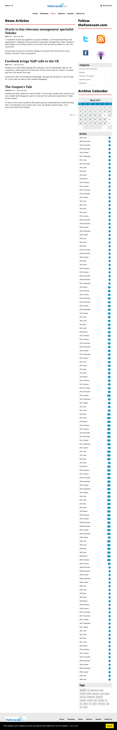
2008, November (85, 571)
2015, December (85, 276)
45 (109, 302)
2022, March (84, 179)
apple (101, 690)
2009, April (83, 552)
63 (109, 332)
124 (109, 451)
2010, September (85, 489)
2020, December (85, 220)
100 (109, 418)
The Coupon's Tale (18, 87)
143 (109, 519)
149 (109, 530)
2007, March (84, 646)
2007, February (84, 649)
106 (109, 433)
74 (109, 373)
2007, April (83, 642)
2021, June (83, 205)
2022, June (83, 167)
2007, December (85, 612)
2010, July (83, 496)
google (107, 694)
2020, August (84, 235)
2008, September (85, 578)
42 (109, 309)
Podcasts (44, 13)
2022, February (84, 182)
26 (85, 107)
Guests (70, 13)
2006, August (84, 672)
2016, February (84, 268)
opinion (83, 690)
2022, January (84, 186)
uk (88, 690)
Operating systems (85, 79)
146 (109, 526)
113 (109, 425)
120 (109, 455)
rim (81, 707)
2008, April (83, 597)
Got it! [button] (109, 726)
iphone (85, 704)
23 (105, 119)
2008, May (83, 593)
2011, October (84, 440)
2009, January (84, 563)
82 (109, 463)
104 (109, 511)
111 (109, 492)
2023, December (85, 145)
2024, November (85, 141)
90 (109, 448)
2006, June (83, 679)
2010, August (84, 492)
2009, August (84, 537)
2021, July (83, 201)
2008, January (84, 608)
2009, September (85, 534)
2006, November (85, 661)
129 (109, 429)
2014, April (83, 328)
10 (109, 111)
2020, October (84, 227)
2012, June (83, 410)
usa (90, 704)
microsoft (101, 700)
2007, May (83, 638)
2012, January (84, 429)
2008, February (84, 605)
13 (90, 115)
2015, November (85, 279)
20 (90, 119)
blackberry (99, 697)
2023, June (83, 160)
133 (109, 414)
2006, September (85, 668)
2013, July (83, 362)
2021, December (85, 190)
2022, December (85, 164)
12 (85, 115)
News (53, 13)
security (89, 700)
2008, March (84, 601)
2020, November (85, 223)
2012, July (83, 407)
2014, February (84, 335)
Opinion (61, 13)
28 (95, 107)
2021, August (84, 197)
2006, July (83, 675)
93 (109, 537)
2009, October (84, 530)
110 (109, 421)
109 (109, 436)
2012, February (84, 425)
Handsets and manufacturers (88, 69)
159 (109, 541)
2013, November (85, 347)
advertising (101, 704)
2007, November (85, 616)
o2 (106, 700)
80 (109, 410)
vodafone (83, 700)
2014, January (84, 339)
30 (105, 123)
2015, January (84, 294)
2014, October (84, 306)
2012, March (84, 421)
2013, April (83, 373)
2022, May (83, 171)
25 (80, 107)
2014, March (84, 332)
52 (109, 324)
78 (109, 335)
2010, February (84, 515)
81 (109, 388)
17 (109, 115)
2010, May (83, 504)
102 (109, 395)
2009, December (85, 522)
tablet (94, 704)
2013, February (84, 380)
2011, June (83, 455)
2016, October (84, 257)
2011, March (83, 466)
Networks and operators (86, 76)
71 (109, 350)
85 (109, 339)
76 (109, 354)
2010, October (84, 485)
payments (96, 694)
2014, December (85, 298)
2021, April (83, 212)
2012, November (85, 392)
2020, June (83, 242)
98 (109, 399)
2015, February (84, 291)
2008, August (84, 582)
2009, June (83, 545)
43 (109, 317)
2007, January (84, 653)
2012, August (84, 403)
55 (109, 328)
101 (109, 466)
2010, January (84, 519)
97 (109, 380)
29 (100, 123)
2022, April (83, 175)
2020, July (83, 238)
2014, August (84, 313)
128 (109, 500)
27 (90, 107)
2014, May (83, 324)
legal (95, 700)
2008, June (83, 590)
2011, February (84, 470)
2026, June (83, 137)
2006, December (85, 657)
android (89, 694)
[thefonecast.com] (57, 5)
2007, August (84, 627)
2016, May (83, 261)
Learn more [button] (73, 726)
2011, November (85, 436)
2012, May (83, 414)
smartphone (91, 697)
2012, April (83, 418)
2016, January (84, 272)
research (82, 694)
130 (109, 440)
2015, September (85, 283)
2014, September (85, 309)
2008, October (84, 575)
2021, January (84, 216)
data (107, 704)
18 (80, 119)
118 (109, 477)
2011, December (85, 433)
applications (95, 690)
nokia (102, 694)
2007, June (83, 634)
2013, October (84, 350)
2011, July (83, 451)
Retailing (82, 72)
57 (109, 358)
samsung (83, 697)
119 (109, 444)
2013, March (84, 377)
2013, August (84, 358)
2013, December (85, 343)
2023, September (85, 156)
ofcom (85, 707)
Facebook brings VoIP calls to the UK (32, 61)
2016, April (83, 264)
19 (85, 119)
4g (81, 704)
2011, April (83, 463)
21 (95, 119)
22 (100, 119)
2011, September (85, 444)
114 (109, 504)
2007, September (85, 623)
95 (109, 384)
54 (109, 306)
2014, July (83, 317)
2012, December (85, 388)
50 (109, 321)
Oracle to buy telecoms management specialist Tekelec (39, 31)
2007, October (84, 619)
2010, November (85, 481)
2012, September (85, 399)
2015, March (84, 287)
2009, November (85, 526)
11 (80, 115)
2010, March (84, 511)
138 (109, 470)
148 (109, 534)
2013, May (83, 369)
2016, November (85, 253)
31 (109, 313)
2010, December (85, 477)
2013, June (83, 365)
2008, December (85, 567)
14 (95, 115)
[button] (9, 5)
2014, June (83, 321)
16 (109, 287)
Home (35, 13)
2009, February (84, 560)
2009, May (83, 548)
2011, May (83, 459)
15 (100, 115)
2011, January (84, 474)
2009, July (83, 541)
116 (109, 474)
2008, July (83, 586)
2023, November (85, 149)
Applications (83, 83)
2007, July (83, 631)
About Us (80, 13)
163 (109, 556)
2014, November (85, 302)
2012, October (84, 395)
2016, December (85, 250)
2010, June (83, 500)
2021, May (83, 208)
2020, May (83, 246)
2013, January (84, 384)
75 (109, 362)
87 (109, 392)
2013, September (85, 354)
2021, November (85, 194)
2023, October (84, 152)
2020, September (85, 231)
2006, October (84, 664)
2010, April (83, 507)
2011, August (84, 448)
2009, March (84, 556)
